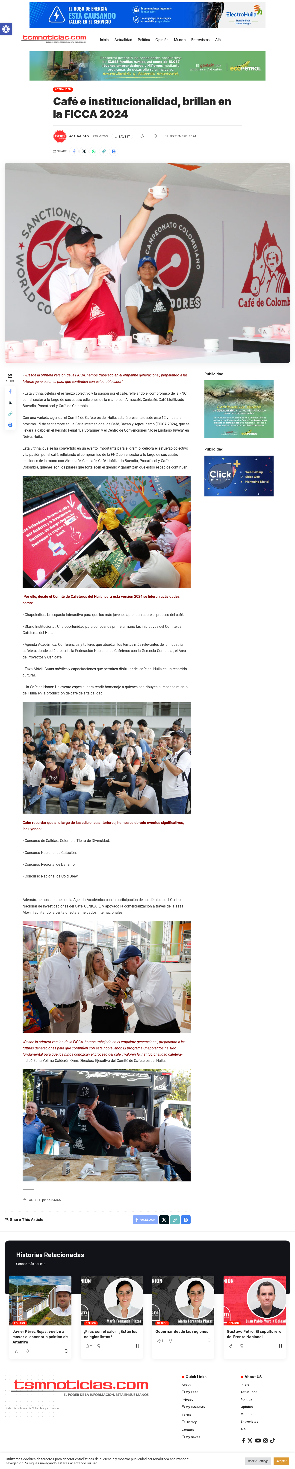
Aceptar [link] (281, 1461)
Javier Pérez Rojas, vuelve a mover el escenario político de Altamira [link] (40, 1336)
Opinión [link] (91, 1323)
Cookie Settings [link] (258, 1461)
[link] (6, 29)
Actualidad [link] (63, 89)
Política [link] (20, 1323)
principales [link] (51, 1200)
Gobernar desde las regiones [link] (181, 1331)
